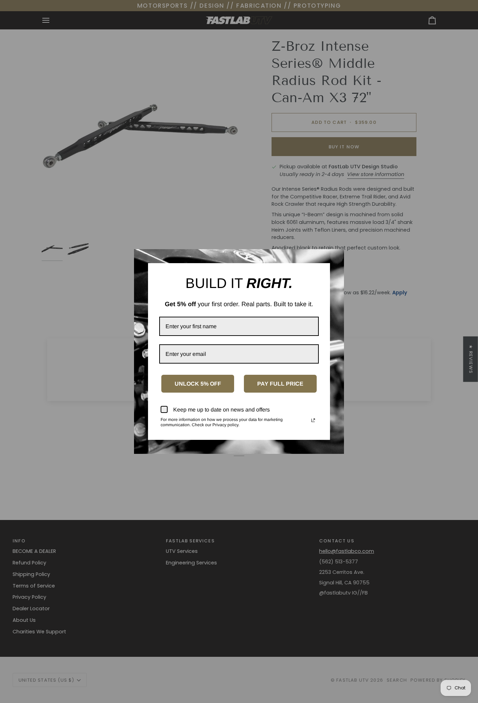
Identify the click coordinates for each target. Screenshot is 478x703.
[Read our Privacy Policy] (313, 420)
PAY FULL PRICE (280, 384)
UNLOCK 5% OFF (198, 384)
